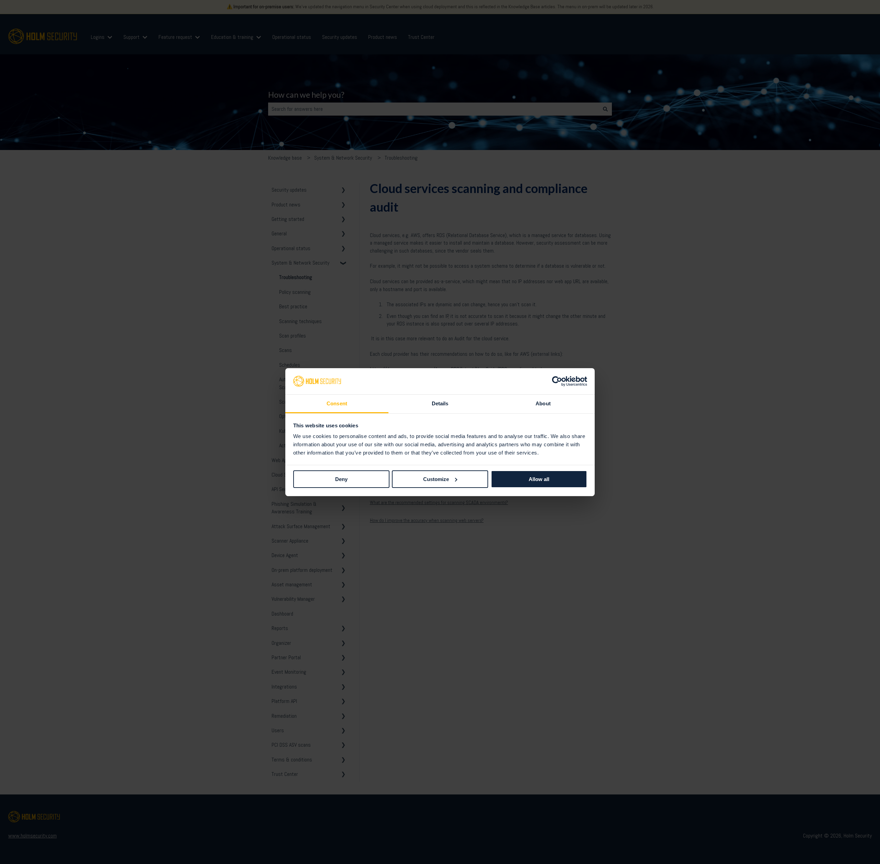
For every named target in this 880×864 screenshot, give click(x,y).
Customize (436, 479)
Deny (341, 479)
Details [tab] (440, 403)
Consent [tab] (337, 403)
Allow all (539, 479)
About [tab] (543, 403)
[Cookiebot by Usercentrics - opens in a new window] (557, 381)
